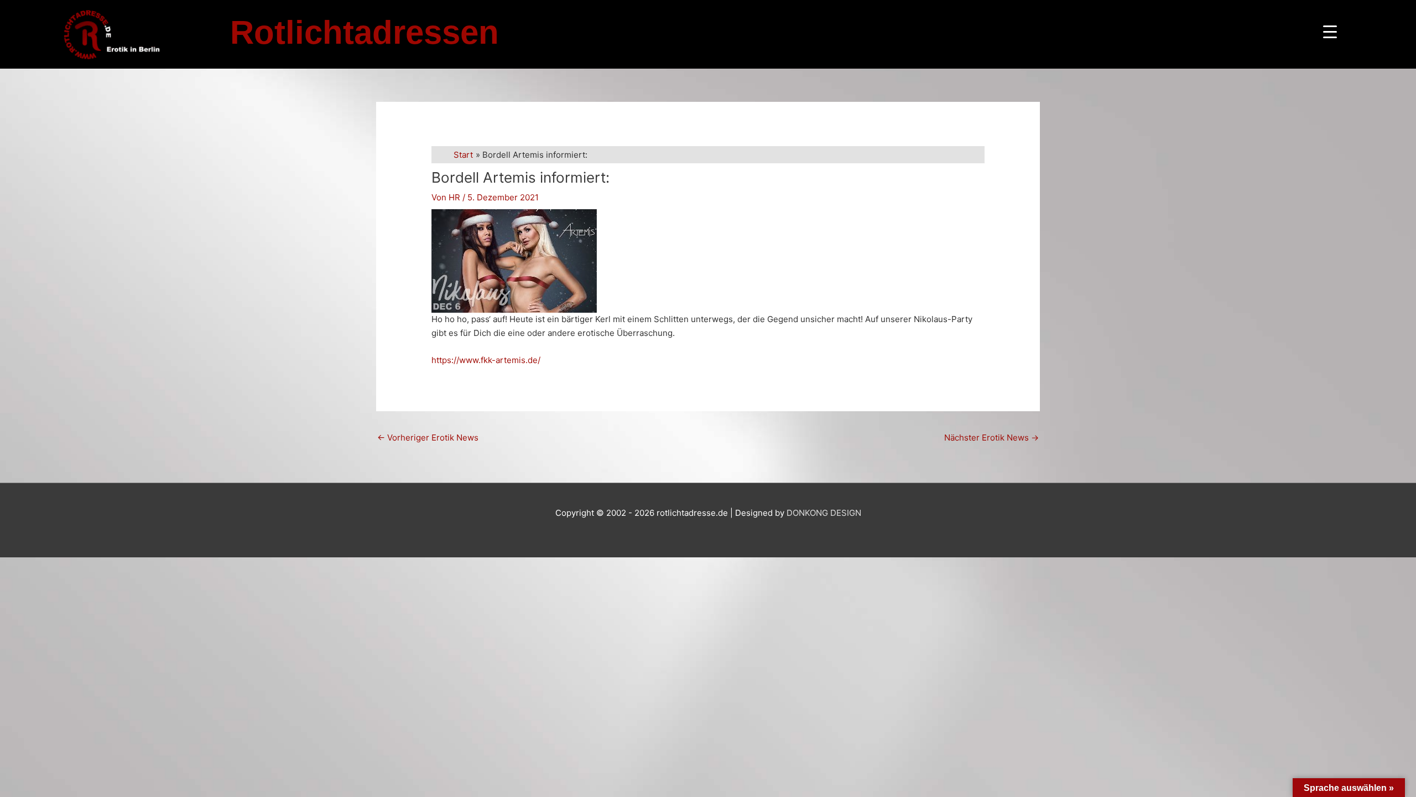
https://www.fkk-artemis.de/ (485, 360)
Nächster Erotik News (991, 437)
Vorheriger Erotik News (427, 437)
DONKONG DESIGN (824, 513)
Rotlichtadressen (364, 32)
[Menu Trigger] (1330, 32)
